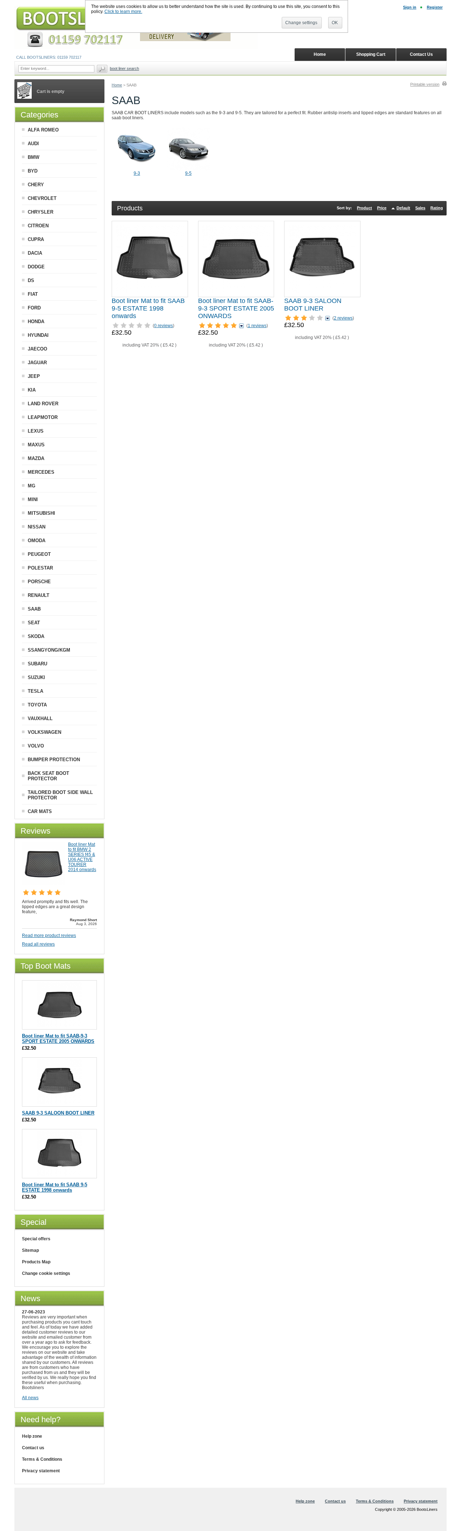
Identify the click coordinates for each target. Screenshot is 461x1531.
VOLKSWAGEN (44, 732)
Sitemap (30, 1250)
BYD (32, 171)
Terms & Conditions (42, 1459)
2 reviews (343, 318)
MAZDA (36, 458)
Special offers (36, 1238)
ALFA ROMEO (43, 130)
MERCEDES (41, 472)
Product (364, 208)
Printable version (424, 84)
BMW (33, 157)
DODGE (36, 266)
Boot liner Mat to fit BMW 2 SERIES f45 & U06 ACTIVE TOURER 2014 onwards (82, 857)
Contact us (33, 1447)
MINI (33, 499)
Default (403, 208)
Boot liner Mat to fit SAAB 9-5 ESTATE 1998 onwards (148, 308)
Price (381, 208)
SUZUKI (36, 677)
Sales (420, 208)
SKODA (36, 636)
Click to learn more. (123, 11)
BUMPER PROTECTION (54, 759)
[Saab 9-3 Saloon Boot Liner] (322, 259)
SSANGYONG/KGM (49, 650)
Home (117, 85)
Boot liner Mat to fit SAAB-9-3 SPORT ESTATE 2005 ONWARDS (236, 308)
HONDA (36, 321)
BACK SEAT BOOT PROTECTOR (48, 776)
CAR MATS (40, 811)
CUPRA (36, 239)
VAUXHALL (40, 718)
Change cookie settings (46, 1273)
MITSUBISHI (41, 513)
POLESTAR (40, 568)
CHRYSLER (40, 212)
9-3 (137, 173)
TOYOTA (37, 705)
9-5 (188, 173)
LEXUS (36, 431)
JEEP (34, 376)
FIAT (33, 294)
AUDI (33, 143)
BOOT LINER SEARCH (124, 68)
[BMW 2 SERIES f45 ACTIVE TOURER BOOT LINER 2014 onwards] (43, 883)
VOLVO (36, 746)
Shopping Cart (370, 54)
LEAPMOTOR (43, 417)
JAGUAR (37, 362)
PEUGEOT (39, 554)
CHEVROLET (42, 198)
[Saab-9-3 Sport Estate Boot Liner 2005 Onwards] (236, 259)
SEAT (34, 622)
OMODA (36, 540)
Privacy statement (41, 1470)
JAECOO (37, 349)
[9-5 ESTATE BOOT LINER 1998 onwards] (150, 259)
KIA (32, 390)
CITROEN (38, 225)
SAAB (34, 609)
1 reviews (257, 325)
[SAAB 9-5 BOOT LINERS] (188, 169)
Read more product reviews (49, 935)
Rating (436, 208)
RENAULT (38, 595)
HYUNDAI (38, 335)
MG (31, 485)
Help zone (32, 1436)
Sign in (409, 7)
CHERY (36, 184)
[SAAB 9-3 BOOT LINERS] (136, 169)
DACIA (35, 253)
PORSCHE (39, 581)
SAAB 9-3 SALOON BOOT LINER (312, 304)
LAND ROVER (43, 403)
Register (435, 7)
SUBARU (37, 663)
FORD (34, 308)
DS (31, 280)
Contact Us (421, 54)
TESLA (35, 691)
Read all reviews (38, 944)
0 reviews (163, 325)
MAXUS (36, 444)
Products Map (36, 1261)
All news (30, 1397)
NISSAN (36, 527)
